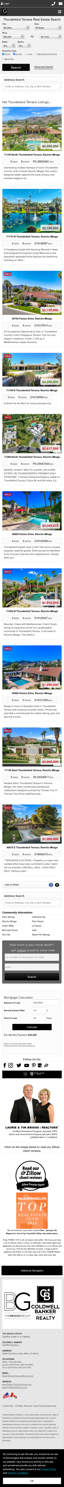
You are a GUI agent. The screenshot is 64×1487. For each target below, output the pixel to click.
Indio (34, 930)
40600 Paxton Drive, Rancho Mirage (32, 534)
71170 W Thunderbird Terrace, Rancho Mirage (32, 236)
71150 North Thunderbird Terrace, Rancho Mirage (32, 154)
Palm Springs (8, 916)
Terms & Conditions (18, 1473)
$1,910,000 (50, 602)
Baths (21, 41)
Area (36, 23)
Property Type (9, 50)
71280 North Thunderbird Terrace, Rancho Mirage (32, 457)
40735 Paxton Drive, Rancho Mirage (32, 318)
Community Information (17, 912)
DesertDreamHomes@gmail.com (17, 1375)
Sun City (6, 934)
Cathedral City (38, 916)
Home (7, 54)
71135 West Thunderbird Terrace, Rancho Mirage (32, 770)
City (4, 23)
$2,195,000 (50, 228)
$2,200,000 (50, 381)
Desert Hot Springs (41, 934)
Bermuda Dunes (10, 930)
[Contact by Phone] (53, 3)
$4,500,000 (50, 146)
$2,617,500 (50, 448)
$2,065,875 (50, 525)
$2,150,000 (50, 310)
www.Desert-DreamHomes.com (17, 1384)
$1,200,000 (50, 839)
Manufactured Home (47, 54)
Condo (18, 54)
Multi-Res (9, 59)
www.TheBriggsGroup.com (14, 1387)
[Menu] (59, 11)
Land (29, 54)
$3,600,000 (50, 761)
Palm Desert (38, 921)
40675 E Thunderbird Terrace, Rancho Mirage (32, 847)
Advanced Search (43, 67)
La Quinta (36, 925)
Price (4, 32)
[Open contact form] (60, 3)
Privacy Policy (48, 1469)
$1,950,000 (50, 684)
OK (32, 1481)
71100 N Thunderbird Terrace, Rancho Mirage (32, 390)
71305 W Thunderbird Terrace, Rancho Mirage (32, 611)
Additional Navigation (32, 1270)
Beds (4, 41)
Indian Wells (8, 925)
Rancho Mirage (9, 921)
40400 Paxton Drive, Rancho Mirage (32, 693)
